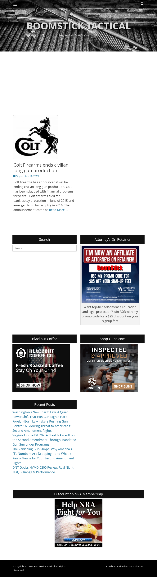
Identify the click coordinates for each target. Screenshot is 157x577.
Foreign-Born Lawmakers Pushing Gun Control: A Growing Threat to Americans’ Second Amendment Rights (41, 426)
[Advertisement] (78, 80)
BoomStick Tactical (78, 25)
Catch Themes (136, 566)
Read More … (58, 210)
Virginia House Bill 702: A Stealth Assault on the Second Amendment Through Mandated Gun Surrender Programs (44, 440)
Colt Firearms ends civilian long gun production (41, 168)
